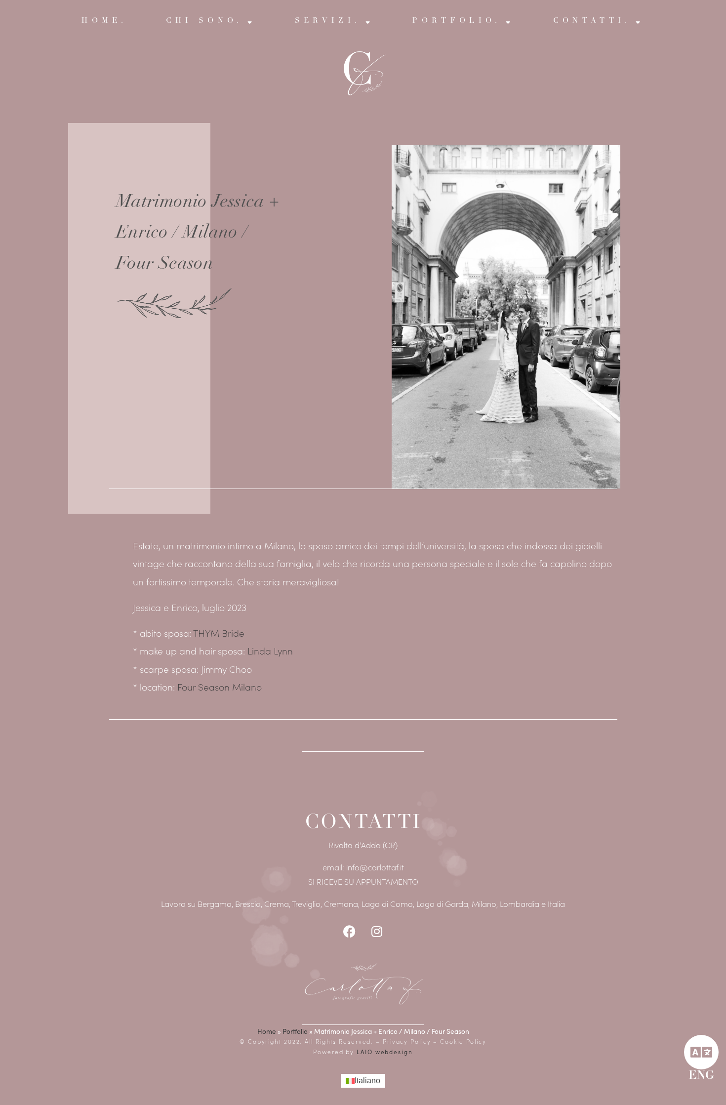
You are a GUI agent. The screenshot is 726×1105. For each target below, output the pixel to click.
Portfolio (295, 1031)
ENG (701, 1076)
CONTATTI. (592, 21)
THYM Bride (218, 632)
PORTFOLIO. (456, 21)
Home (266, 1031)
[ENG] (701, 1052)
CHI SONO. (204, 21)
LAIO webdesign (383, 1052)
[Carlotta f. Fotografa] (363, 983)
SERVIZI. (328, 21)
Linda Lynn (270, 650)
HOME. (104, 21)
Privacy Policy (408, 1041)
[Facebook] (349, 931)
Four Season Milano (219, 686)
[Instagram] (376, 931)
